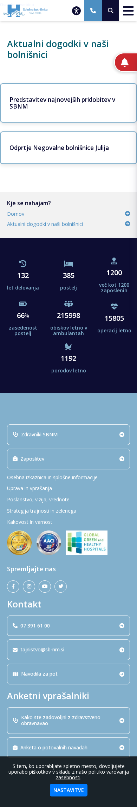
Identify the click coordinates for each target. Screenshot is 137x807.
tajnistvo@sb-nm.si (42, 649)
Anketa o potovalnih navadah (53, 747)
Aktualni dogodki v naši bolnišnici (45, 224)
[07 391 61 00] (93, 10)
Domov (15, 213)
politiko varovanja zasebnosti (92, 774)
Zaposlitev (32, 458)
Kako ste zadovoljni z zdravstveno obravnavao (60, 720)
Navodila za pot (39, 673)
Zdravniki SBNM (39, 434)
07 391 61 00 (35, 625)
